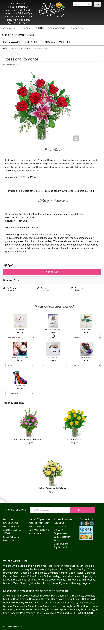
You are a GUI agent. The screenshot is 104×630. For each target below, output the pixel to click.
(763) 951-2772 (19, 23)
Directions (8, 540)
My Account (60, 547)
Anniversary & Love (25, 49)
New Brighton (28, 583)
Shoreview (52, 609)
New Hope (43, 583)
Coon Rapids (76, 572)
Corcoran (90, 572)
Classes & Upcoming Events (18, 35)
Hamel (77, 576)
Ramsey (75, 583)
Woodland (63, 613)
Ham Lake (66, 576)
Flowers (25, 28)
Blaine (72, 569)
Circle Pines (39, 572)
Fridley (39, 576)
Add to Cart (52, 272)
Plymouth (64, 583)
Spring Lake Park (69, 609)
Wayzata (51, 613)
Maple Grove (71, 565)
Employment (61, 533)
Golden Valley (51, 576)
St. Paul (20, 613)
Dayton (7, 576)
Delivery (58, 529)
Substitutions (61, 543)
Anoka (63, 569)
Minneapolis (73, 579)
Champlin (26, 572)
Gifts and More (56, 28)
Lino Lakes (41, 602)
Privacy (58, 540)
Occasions (8, 28)
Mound (7, 583)
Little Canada (18, 579)
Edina (30, 576)
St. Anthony (87, 609)
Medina (61, 579)
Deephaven (19, 576)
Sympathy (76, 28)
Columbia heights (57, 572)
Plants (40, 28)
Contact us (60, 526)
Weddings (49, 42)
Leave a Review (62, 536)
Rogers (86, 583)
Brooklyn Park (11, 572)
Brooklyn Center (86, 569)
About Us (59, 522)
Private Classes (11, 42)
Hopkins (86, 576)
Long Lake (34, 579)
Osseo (54, 583)
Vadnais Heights (35, 613)
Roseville (40, 609)
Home (5, 49)
